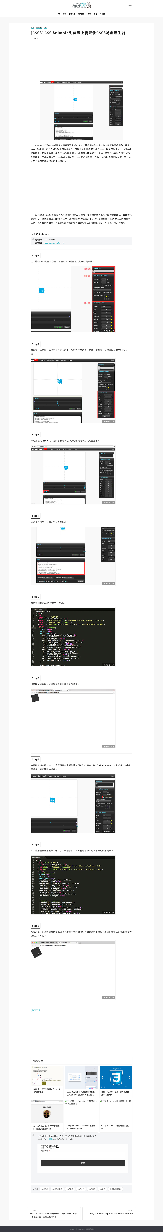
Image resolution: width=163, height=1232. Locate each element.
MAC (89, 14)
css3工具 (70, 1189)
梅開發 (102, 14)
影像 (64, 14)
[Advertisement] (81, 58)
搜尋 (130, 5)
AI (59, 14)
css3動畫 (44, 1189)
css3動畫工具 (57, 1189)
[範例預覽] (36, 1010)
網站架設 (72, 14)
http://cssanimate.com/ (54, 243)
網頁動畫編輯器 (115, 1189)
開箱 (95, 14)
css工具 (102, 1189)
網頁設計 (81, 14)
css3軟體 (92, 1189)
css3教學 (81, 1189)
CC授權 (50, 1139)
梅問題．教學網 (81, 5)
